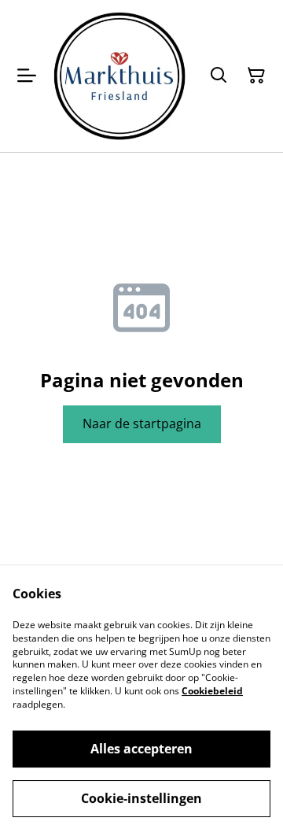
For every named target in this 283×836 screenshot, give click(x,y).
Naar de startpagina (142, 423)
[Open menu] (27, 75)
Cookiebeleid (212, 690)
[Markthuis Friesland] (119, 76)
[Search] (218, 75)
